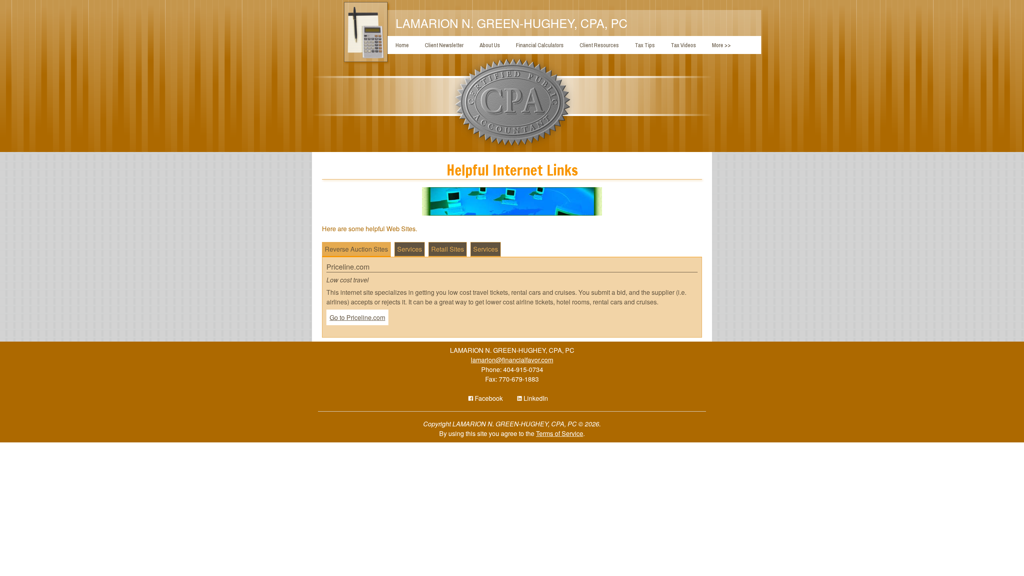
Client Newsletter (444, 45)
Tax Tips (645, 45)
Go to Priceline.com (357, 317)
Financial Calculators (540, 45)
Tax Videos (683, 45)
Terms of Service (559, 433)
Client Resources (599, 45)
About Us (490, 45)
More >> (721, 45)
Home (402, 45)
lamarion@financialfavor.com (512, 359)
